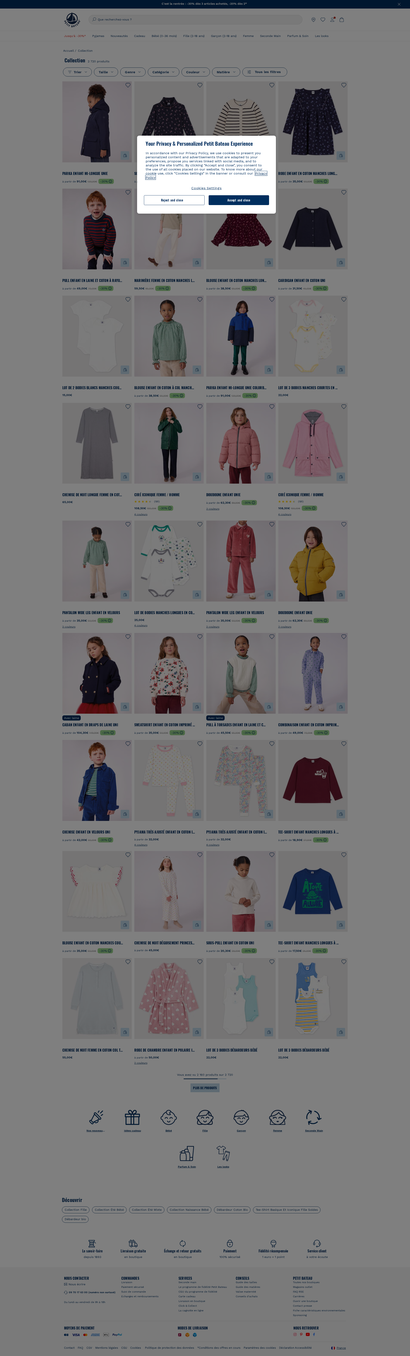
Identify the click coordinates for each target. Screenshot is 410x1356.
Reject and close (172, 200)
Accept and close (238, 200)
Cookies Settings (206, 188)
